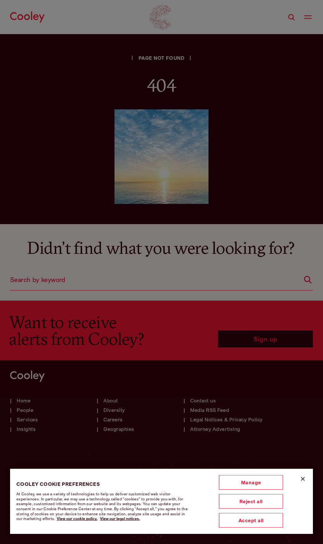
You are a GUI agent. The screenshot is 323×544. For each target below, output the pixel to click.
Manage (251, 482)
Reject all (251, 501)
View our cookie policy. (77, 518)
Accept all (251, 520)
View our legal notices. (120, 518)
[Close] (303, 479)
